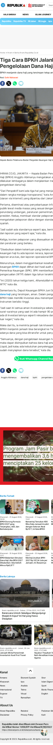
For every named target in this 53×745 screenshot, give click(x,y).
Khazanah (4, 681)
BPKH (15, 266)
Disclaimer (4, 715)
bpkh (35, 377)
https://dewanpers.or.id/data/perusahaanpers (23, 730)
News (26, 14)
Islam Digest (47, 681)
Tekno (23, 689)
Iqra (22, 681)
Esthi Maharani (11, 77)
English (44, 693)
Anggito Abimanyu (9, 377)
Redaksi (24, 711)
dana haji (5, 294)
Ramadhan (25, 697)
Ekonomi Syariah (28, 677)
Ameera (3, 677)
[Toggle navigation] (3, 5)
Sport (43, 685)
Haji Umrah (9, 14)
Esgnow (3, 693)
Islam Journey (43, 14)
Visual (23, 693)
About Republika (7, 711)
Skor (43, 677)
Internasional (5, 689)
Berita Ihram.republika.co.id (26, 52)
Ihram (9, 52)
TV (1, 697)
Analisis (24, 685)
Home (2, 52)
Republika (6, 21)
